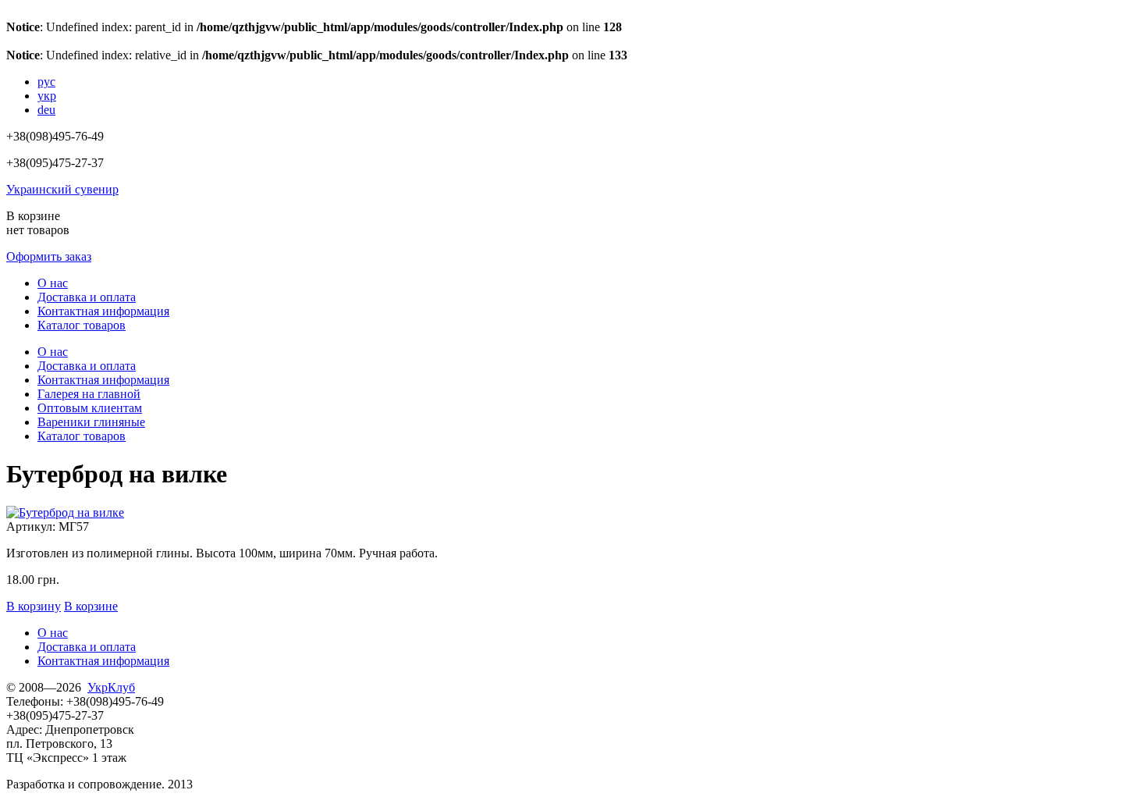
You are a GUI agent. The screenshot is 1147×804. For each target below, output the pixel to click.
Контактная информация (103, 311)
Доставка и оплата (86, 297)
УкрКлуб (111, 687)
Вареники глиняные (91, 422)
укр (46, 95)
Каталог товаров (81, 325)
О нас (52, 283)
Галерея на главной (88, 393)
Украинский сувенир (62, 189)
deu (46, 109)
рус (46, 81)
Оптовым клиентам (89, 407)
